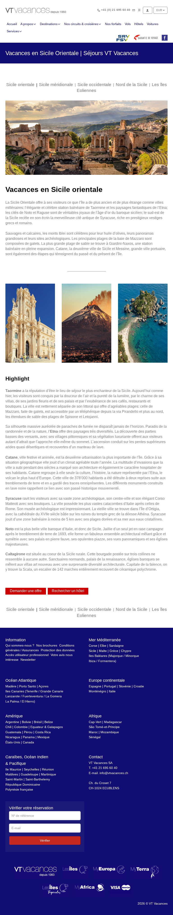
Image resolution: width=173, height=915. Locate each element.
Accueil (12, 24)
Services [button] (13, 31)
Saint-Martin (14, 779)
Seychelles (31, 769)
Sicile (92, 651)
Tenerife (32, 691)
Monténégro (97, 691)
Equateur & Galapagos (46, 727)
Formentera (106, 661)
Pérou (28, 732)
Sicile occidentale (94, 84)
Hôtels (138, 24)
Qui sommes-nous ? (19, 645)
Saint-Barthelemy (37, 779)
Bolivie (26, 722)
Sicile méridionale (56, 84)
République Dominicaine (22, 784)
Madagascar (113, 722)
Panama (29, 737)
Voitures (152, 24)
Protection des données (58, 650)
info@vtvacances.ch (114, 773)
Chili (8, 727)
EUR (159, 10)
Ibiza (92, 661)
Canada (28, 742)
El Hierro (28, 701)
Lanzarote (12, 696)
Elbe (103, 645)
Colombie (21, 727)
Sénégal (94, 737)
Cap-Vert (95, 722)
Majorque (116, 656)
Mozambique (109, 732)
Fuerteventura (33, 696)
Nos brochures (46, 645)
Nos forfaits (113, 24)
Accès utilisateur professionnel (27, 655)
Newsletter (28, 659)
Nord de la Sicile (131, 84)
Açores (43, 686)
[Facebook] (164, 38)
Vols (128, 24)
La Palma (12, 701)
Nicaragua (12, 737)
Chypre (126, 651)
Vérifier (45, 840)
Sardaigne (116, 645)
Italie (112, 691)
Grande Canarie (51, 691)
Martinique (48, 774)
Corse (93, 645)
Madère (10, 686)
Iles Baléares (98, 656)
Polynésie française (19, 789)
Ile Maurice (13, 769)
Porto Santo (27, 686)
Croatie (139, 686)
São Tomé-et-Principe (104, 727)
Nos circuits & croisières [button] (81, 24)
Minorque (132, 656)
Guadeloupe (29, 774)
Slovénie (125, 686)
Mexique (43, 737)
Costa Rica (43, 732)
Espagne (95, 686)
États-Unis (12, 742)
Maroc (93, 732)
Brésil (38, 722)
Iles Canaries (14, 691)
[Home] (35, 10)
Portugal (110, 686)
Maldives (11, 774)
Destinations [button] (48, 24)
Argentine (12, 722)
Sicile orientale (20, 84)
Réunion (48, 769)
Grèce (113, 651)
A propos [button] (26, 24)
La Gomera (54, 696)
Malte (103, 651)
